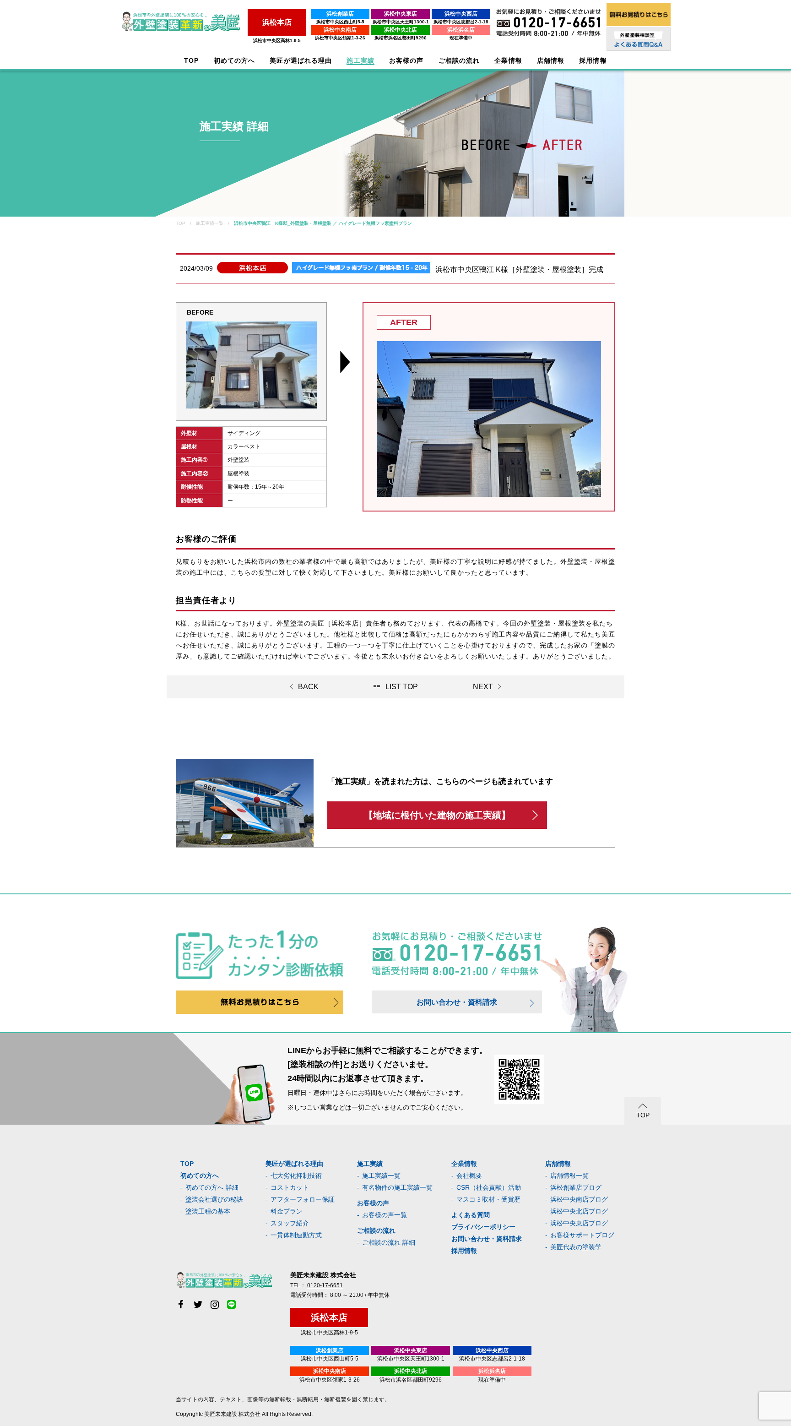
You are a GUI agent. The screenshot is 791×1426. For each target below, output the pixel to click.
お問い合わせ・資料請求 (457, 1002)
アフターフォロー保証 (303, 1199)
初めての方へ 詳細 (211, 1187)
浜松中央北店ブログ (579, 1211)
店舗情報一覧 (569, 1175)
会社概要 (469, 1175)
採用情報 (464, 1250)
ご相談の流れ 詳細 (388, 1242)
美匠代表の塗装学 (575, 1247)
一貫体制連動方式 (296, 1235)
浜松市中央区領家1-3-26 (340, 37)
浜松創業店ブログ (575, 1187)
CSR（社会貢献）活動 (488, 1187)
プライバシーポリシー (483, 1226)
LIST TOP (401, 687)
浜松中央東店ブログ (579, 1223)
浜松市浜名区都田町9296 (400, 37)
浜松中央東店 (400, 14)
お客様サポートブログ (582, 1235)
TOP (191, 60)
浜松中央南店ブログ (579, 1199)
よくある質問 (470, 1215)
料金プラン (287, 1211)
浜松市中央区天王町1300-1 (401, 21)
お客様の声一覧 (384, 1215)
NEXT (483, 687)
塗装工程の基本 (207, 1211)
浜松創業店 (340, 14)
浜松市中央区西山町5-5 (340, 21)
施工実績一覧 (381, 1175)
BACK (308, 687)
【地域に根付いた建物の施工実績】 (437, 815)
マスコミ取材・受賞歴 (488, 1199)
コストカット (290, 1187)
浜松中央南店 (340, 30)
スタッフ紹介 (290, 1223)
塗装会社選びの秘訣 (214, 1199)
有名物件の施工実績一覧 (397, 1187)
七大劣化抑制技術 (296, 1175)
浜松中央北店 (400, 30)
